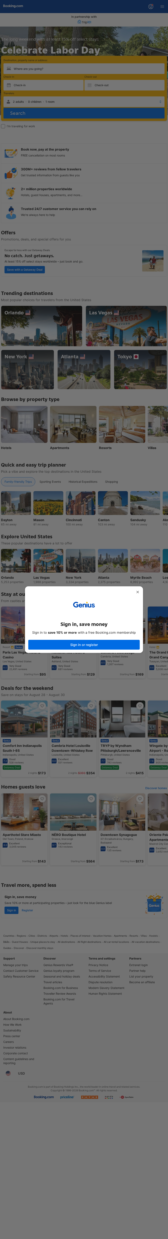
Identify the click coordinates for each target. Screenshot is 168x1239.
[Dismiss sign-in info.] (137, 592)
